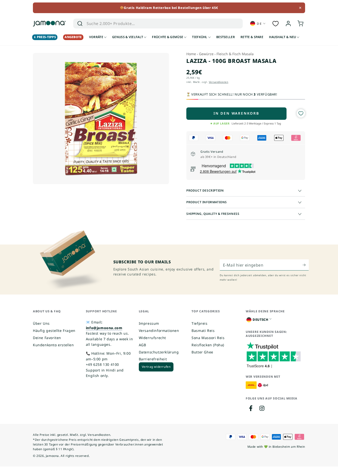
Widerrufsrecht (152, 337)
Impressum (149, 323)
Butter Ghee (202, 352)
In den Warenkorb (236, 113)
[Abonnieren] (306, 264)
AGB (142, 345)
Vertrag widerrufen (156, 367)
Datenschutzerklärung (159, 352)
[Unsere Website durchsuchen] (80, 23)
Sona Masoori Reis (208, 337)
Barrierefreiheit (153, 359)
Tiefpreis (199, 323)
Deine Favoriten (47, 337)
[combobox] (151, 23)
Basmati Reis (203, 330)
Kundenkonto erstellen (53, 345)
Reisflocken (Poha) (208, 345)
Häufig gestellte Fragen (54, 330)
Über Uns (41, 323)
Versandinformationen (159, 330)
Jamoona (52, 456)
